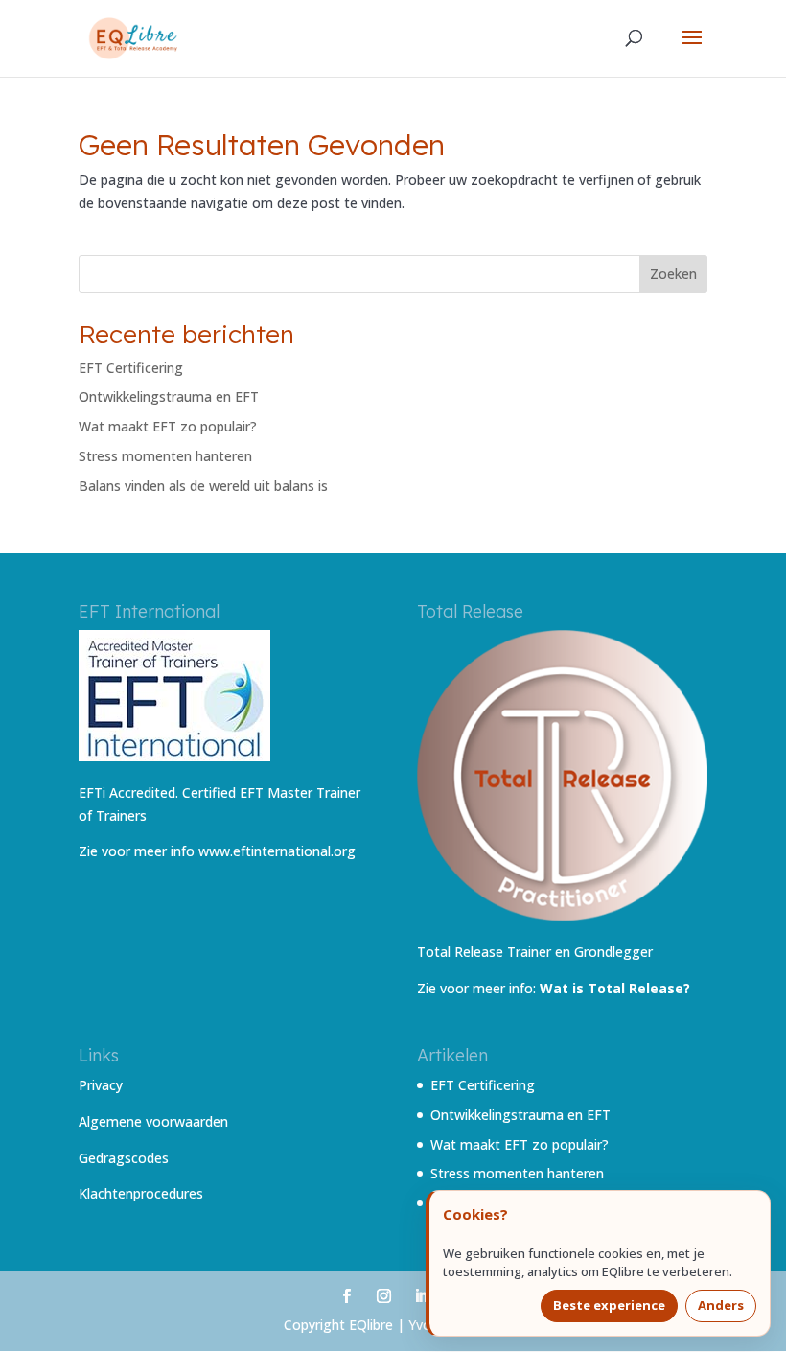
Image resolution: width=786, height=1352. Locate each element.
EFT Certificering (131, 368)
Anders (721, 1305)
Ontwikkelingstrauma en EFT (169, 396)
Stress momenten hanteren (165, 456)
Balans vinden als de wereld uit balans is (203, 486)
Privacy (101, 1085)
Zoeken (673, 274)
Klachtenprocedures (141, 1193)
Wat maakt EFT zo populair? (168, 426)
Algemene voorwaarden (153, 1121)
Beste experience (609, 1305)
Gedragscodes (124, 1158)
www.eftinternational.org (277, 851)
